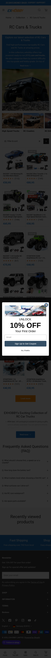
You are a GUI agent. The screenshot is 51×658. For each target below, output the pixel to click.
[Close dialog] (46, 305)
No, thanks (25, 350)
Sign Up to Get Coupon (25, 344)
